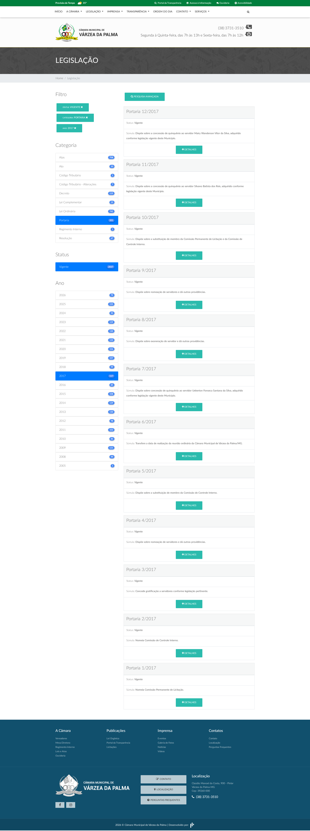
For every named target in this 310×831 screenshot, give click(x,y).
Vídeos (161, 751)
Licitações (112, 747)
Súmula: (130, 133)
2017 (68, 128)
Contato (213, 738)
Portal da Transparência (169, 3)
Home (59, 78)
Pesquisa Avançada (146, 97)
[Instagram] (70, 805)
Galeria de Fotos (166, 743)
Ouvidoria (224, 3)
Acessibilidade (244, 3)
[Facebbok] (59, 805)
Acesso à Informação (200, 3)
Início (58, 11)
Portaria (74, 118)
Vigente (72, 107)
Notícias (162, 747)
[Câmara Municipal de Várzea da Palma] (86, 32)
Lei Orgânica (113, 738)
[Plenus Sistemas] (192, 825)
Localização (214, 743)
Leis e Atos (61, 751)
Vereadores (61, 738)
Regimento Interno (65, 747)
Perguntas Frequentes (220, 747)
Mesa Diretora (62, 743)
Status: (130, 123)
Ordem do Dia (162, 11)
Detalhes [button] (190, 149)
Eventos (162, 738)
